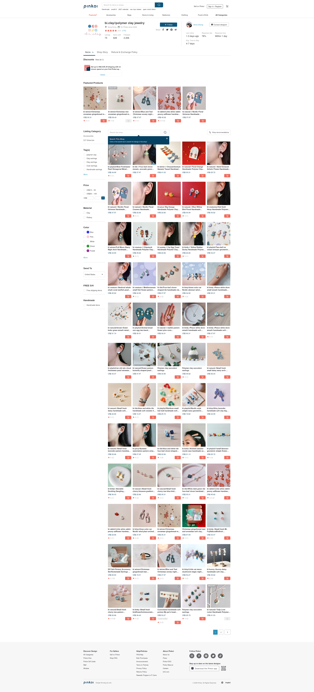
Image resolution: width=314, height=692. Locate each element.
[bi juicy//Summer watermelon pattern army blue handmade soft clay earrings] (144, 435)
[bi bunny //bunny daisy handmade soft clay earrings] (218, 555)
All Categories (88, 654)
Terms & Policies (142, 665)
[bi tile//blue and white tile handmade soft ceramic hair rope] (144, 394)
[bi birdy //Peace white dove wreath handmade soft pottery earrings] (218, 314)
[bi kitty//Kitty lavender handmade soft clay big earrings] (218, 394)
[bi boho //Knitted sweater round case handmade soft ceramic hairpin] (194, 435)
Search (159, 4)
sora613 (114, 9)
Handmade (105, 9)
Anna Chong (198, 24)
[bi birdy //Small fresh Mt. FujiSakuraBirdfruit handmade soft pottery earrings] (218, 515)
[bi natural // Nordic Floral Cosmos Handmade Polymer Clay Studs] (144, 193)
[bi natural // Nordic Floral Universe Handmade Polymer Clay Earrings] (194, 98)
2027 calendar (123, 9)
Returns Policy (141, 672)
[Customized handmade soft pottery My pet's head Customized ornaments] (169, 596)
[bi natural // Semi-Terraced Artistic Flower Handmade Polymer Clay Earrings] (218, 153)
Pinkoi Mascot (168, 665)
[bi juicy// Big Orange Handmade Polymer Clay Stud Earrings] (169, 193)
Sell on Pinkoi (199, 6)
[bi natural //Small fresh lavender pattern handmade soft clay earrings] (119, 435)
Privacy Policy (141, 668)
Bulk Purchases (142, 658)
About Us (166, 654)
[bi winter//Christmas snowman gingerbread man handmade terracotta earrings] (95, 98)
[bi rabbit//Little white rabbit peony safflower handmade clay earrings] (169, 98)
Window (86, 668)
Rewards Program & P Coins (146, 675)
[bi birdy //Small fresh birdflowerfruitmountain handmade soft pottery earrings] (144, 596)
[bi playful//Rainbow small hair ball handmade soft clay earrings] (169, 394)
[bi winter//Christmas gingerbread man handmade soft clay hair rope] (144, 555)
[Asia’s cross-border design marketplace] (90, 6)
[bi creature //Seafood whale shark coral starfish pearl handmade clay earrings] (119, 274)
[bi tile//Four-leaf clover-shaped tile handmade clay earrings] (169, 274)
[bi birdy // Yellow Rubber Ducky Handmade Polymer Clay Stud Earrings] (194, 233)
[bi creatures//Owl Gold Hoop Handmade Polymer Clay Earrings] (218, 193)
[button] (168, 25)
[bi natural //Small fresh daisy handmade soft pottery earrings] (119, 394)
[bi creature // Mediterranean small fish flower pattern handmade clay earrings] (144, 274)
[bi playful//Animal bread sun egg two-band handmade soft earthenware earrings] (144, 314)
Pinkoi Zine (87, 658)
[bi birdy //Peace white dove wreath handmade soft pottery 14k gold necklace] (194, 314)
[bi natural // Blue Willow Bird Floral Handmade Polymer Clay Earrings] (194, 193)
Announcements (142, 661)
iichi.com (166, 672)
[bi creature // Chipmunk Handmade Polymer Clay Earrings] (144, 233)
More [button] (86, 174)
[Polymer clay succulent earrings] (169, 354)
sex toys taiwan (135, 9)
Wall (84, 665)
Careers (165, 668)
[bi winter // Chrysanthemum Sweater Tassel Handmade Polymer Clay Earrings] (169, 153)
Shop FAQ (113, 658)
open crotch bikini (149, 9)
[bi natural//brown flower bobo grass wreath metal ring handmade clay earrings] (119, 314)
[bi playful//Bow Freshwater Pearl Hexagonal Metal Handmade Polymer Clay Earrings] (119, 153)
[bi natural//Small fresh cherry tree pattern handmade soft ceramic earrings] (119, 596)
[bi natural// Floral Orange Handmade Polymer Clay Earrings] (194, 153)
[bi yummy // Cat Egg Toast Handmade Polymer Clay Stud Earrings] (169, 233)
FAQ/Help (139, 654)
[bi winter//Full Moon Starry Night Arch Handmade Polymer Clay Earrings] (119, 233)
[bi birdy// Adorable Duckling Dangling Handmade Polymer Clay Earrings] (119, 475)
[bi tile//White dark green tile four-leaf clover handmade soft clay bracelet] (194, 475)
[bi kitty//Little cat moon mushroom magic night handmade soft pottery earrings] (194, 555)
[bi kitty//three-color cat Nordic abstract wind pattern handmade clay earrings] (194, 274)
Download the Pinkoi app (205, 668)
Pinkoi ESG (167, 661)
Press (165, 658)
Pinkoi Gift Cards (89, 661)
